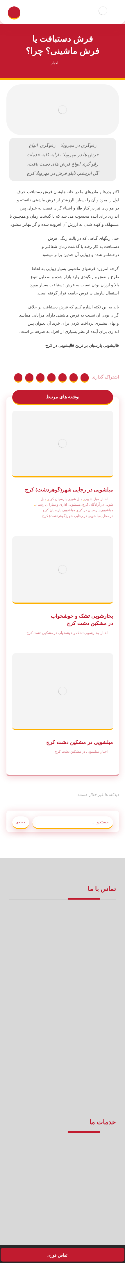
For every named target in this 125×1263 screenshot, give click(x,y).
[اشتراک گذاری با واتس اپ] (18, 378)
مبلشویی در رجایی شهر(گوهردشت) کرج (71, 516)
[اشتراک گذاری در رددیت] (51, 378)
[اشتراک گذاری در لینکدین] (29, 378)
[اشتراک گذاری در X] (73, 378)
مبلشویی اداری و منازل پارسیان (58, 504)
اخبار (104, 499)
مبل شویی (91, 499)
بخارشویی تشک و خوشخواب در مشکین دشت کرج (62, 633)
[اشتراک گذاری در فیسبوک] (85, 378)
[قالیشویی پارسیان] (103, 10)
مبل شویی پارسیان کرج (65, 499)
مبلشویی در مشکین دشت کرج (77, 751)
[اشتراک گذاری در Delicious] (40, 378)
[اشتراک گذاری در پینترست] (62, 378)
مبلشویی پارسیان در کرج (95, 510)
